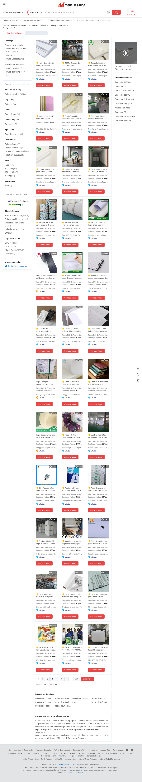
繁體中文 (45, 753)
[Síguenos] (127, 750)
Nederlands (45, 756)
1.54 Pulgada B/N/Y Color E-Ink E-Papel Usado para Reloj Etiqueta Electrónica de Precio (46, 489)
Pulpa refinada (13, 144)
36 (51, 684)
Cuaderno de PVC (122, 94)
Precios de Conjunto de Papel (44, 702)
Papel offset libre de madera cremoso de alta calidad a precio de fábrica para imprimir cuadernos (98, 117)
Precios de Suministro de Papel (81, 698)
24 (45, 684)
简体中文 (36, 753)
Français (63, 753)
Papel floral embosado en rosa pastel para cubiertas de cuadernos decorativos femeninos (98, 383)
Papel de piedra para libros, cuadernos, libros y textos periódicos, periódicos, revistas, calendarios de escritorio (45, 648)
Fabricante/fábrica (17, 219)
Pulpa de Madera (15, 94)
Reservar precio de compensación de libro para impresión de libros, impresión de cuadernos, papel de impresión (45, 223)
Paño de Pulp (12, 104)
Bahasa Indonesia (94, 756)
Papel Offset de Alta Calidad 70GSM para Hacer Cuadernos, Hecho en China (98, 329)
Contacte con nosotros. (17, 266)
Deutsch (81, 753)
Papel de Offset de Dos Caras (16, 50)
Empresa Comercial (17, 215)
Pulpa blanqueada (14, 147)
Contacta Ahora (44, 85)
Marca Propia (14, 250)
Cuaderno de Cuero (123, 82)
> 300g (10, 175)
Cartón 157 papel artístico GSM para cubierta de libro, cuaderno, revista (72, 329)
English (27, 753)
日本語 (54, 753)
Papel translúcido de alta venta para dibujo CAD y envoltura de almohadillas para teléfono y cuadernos (72, 595)
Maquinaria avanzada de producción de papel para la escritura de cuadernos (71, 542)
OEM (11, 246)
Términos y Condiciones (74, 772)
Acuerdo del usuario (43, 750)
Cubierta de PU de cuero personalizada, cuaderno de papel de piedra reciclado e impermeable (44, 329)
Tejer (8, 185)
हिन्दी (54, 756)
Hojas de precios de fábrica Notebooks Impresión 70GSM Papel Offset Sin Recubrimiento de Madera (45, 64)
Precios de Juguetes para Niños (62, 705)
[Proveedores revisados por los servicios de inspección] (17, 201)
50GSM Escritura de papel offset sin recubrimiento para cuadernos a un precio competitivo (71, 64)
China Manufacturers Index (65, 759)
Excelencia (11, 124)
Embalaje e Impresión (14, 45)
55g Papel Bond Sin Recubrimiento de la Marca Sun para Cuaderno (98, 436)
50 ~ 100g (11, 168)
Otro (7, 75)
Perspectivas (118, 750)
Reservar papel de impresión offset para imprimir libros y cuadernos (70, 223)
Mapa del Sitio (105, 750)
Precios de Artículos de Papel (62, 702)
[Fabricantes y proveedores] (71, 4)
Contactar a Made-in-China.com (85, 750)
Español (72, 753)
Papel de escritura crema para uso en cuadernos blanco (45, 436)
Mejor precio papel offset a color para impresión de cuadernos (45, 117)
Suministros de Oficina (14, 64)
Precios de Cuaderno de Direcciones (44, 698)
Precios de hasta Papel (99, 698)
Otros (10, 253)
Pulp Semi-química (14, 155)
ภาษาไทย (62, 756)
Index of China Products (87, 759)
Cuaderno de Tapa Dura (125, 116)
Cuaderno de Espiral (123, 103)
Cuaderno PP (120, 112)
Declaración (28, 750)
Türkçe (71, 756)
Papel (74, 702)
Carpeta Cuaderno (123, 120)
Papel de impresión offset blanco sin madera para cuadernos (97, 489)
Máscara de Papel (122, 107)
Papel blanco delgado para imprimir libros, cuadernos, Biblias (97, 595)
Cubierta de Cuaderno (124, 90)
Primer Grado (13, 114)
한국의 (122, 753)
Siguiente (86, 679)
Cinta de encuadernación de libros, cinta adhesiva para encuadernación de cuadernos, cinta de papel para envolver (45, 276)
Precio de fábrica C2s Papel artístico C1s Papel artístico (45, 542)
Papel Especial (15, 58)
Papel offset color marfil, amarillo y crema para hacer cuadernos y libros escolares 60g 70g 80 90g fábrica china (71, 436)
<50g (9, 165)
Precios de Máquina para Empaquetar (99, 702)
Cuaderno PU (120, 86)
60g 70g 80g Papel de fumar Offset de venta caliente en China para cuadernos (97, 648)
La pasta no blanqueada (17, 151)
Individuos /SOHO (14, 229)
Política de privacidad (62, 750)
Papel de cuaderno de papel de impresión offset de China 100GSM (97, 542)
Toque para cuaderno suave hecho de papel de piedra (97, 276)
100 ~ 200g (11, 172)
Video (54, 41)
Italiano (100, 753)
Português (91, 753)
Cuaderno (14, 68)
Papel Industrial (14, 134)
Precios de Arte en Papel (62, 698)
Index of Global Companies (109, 759)
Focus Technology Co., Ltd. (66, 764)
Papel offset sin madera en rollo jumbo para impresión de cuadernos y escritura (44, 595)
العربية (130, 753)
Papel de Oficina (15, 71)
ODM (11, 242)
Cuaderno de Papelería (124, 99)
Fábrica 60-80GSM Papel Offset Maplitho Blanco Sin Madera (96, 223)
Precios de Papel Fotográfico (44, 705)
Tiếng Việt (80, 756)
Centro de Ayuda (15, 750)
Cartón (11, 55)
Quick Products (46, 759)
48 (56, 684)
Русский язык (111, 753)
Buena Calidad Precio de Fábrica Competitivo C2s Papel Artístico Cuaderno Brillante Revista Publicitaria (72, 170)
